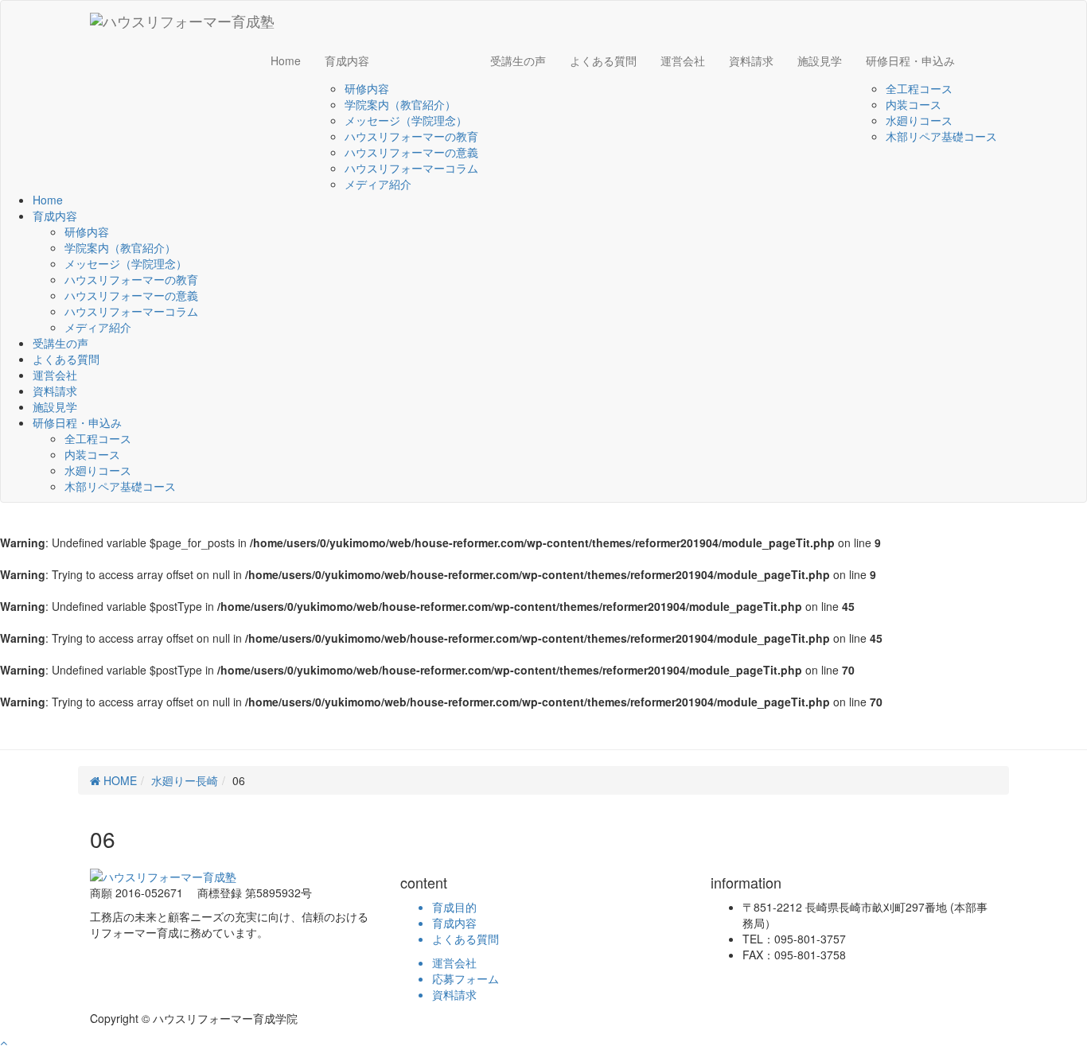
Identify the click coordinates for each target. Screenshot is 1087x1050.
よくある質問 (603, 60)
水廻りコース (919, 120)
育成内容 (347, 60)
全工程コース (919, 88)
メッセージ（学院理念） (406, 120)
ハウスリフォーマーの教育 (411, 136)
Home (286, 60)
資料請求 (751, 60)
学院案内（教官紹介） (400, 104)
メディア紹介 (378, 184)
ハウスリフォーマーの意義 (411, 152)
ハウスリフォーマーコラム (411, 168)
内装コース (913, 104)
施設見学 (819, 60)
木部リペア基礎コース (941, 136)
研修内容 (367, 88)
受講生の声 (518, 60)
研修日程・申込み (910, 60)
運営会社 (682, 60)
